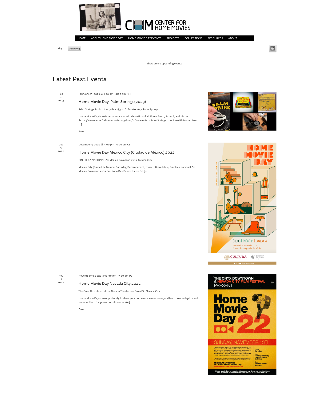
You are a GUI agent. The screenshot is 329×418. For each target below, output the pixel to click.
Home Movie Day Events (144, 38)
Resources (215, 38)
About (232, 38)
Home (82, 38)
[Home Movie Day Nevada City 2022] (242, 324)
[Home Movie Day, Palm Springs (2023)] (242, 111)
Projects (173, 38)
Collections (193, 38)
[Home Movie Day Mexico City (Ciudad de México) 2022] (242, 204)
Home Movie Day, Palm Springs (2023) (112, 101)
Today (58, 48)
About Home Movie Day (107, 38)
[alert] (164, 64)
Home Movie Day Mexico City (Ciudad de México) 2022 (126, 152)
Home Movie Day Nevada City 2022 (109, 283)
